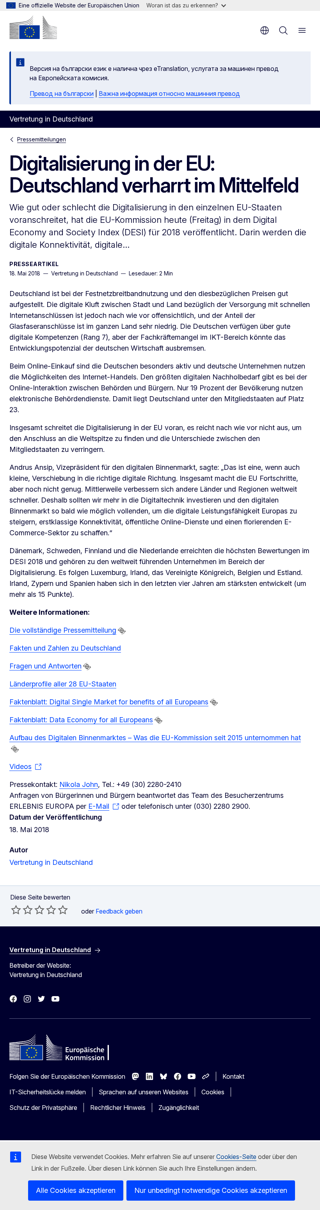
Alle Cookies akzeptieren (76, 1190)
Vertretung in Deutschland (51, 862)
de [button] (264, 30)
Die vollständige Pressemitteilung (62, 630)
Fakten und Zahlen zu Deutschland (65, 648)
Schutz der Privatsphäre (43, 1107)
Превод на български (62, 93)
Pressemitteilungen (41, 139)
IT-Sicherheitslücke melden (47, 1092)
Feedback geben (119, 911)
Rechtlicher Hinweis (118, 1107)
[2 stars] (22, 910)
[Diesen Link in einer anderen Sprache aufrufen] (122, 631)
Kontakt (233, 1076)
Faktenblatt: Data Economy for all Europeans (81, 720)
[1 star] (16, 910)
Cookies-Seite (236, 1157)
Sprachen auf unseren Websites (143, 1092)
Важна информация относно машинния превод (169, 93)
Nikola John (78, 784)
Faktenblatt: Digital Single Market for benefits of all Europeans (108, 702)
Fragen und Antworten (45, 666)
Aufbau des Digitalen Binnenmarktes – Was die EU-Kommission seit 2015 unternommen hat (155, 738)
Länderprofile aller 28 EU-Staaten (62, 684)
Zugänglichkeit (178, 1107)
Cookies (212, 1092)
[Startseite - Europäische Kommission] (33, 27)
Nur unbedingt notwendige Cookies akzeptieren (210, 1190)
